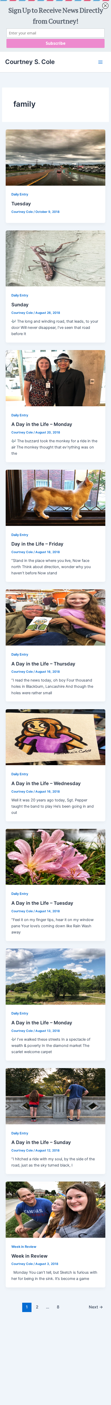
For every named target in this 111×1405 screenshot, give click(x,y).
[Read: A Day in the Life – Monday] (55, 377)
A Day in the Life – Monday (41, 424)
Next (96, 1307)
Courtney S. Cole (30, 62)
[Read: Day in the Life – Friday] (55, 497)
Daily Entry (19, 194)
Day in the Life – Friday (37, 544)
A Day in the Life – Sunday (41, 1142)
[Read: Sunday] (55, 258)
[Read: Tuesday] (55, 157)
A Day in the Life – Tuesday (42, 903)
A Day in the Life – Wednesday (46, 783)
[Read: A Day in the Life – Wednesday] (55, 737)
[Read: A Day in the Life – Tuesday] (55, 856)
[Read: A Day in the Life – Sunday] (55, 1095)
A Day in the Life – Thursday (43, 664)
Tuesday (21, 203)
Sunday (20, 304)
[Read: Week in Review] (55, 1209)
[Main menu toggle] (100, 62)
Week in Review (23, 1247)
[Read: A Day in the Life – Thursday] (55, 617)
